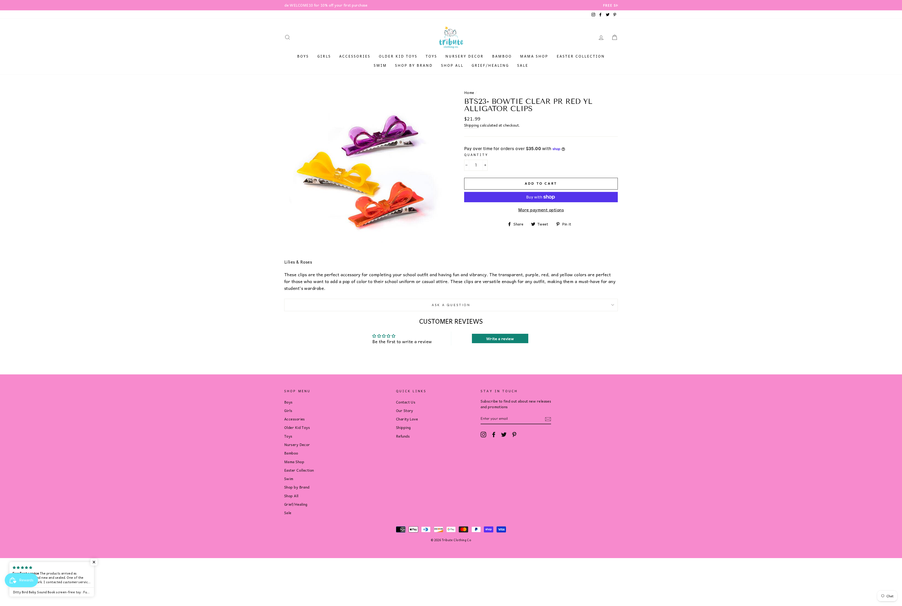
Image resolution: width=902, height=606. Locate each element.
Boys (303, 56)
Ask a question (451, 305)
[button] (93, 562)
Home (469, 92)
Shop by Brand (414, 65)
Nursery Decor (464, 56)
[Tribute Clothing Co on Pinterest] (514, 434)
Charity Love (407, 419)
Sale (522, 65)
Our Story (404, 410)
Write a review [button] (500, 338)
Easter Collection (581, 56)
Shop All (452, 65)
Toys (431, 56)
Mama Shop (534, 56)
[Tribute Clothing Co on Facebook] (494, 434)
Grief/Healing (490, 65)
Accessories (354, 56)
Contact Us (406, 402)
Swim (380, 65)
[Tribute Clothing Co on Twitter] (504, 434)
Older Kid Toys (398, 56)
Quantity (476, 154)
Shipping (471, 125)
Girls (324, 56)
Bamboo (502, 56)
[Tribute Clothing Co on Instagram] (483, 434)
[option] (451, 5)
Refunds (403, 436)
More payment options (541, 209)
